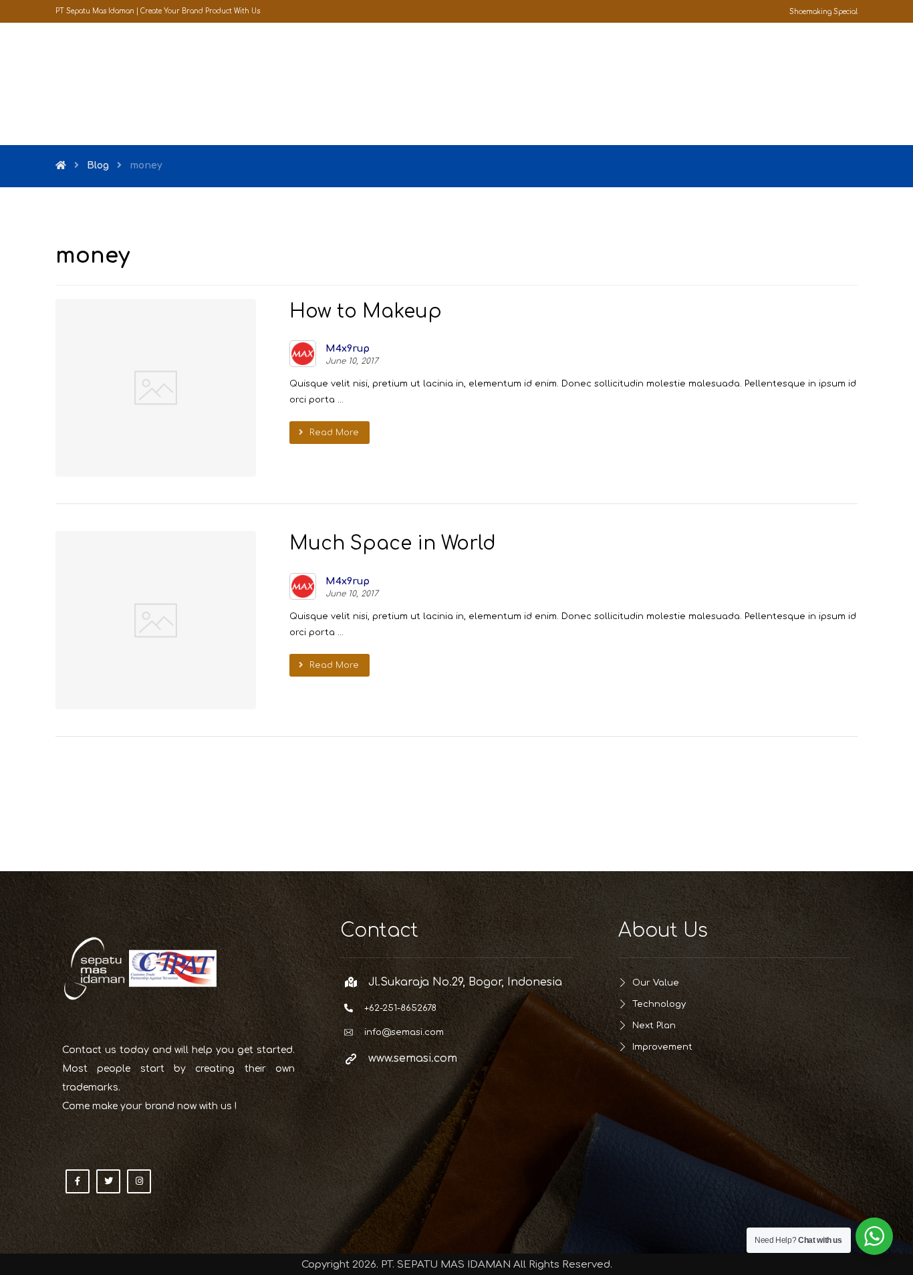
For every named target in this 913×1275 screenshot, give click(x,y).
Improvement (662, 1047)
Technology (659, 1004)
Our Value (655, 983)
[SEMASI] (102, 83)
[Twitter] (108, 1181)
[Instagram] (139, 1181)
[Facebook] (78, 1181)
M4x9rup (347, 349)
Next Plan (654, 1025)
